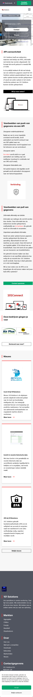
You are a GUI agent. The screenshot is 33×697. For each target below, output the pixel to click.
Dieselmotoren (8, 631)
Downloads (7, 648)
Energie (6, 625)
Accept (16, 687)
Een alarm (6, 154)
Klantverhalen (8, 654)
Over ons (6, 642)
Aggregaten (7, 619)
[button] (9, 3)
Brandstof (7, 628)
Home (5, 15)
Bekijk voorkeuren (16, 692)
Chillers (6, 622)
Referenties (7, 651)
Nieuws (6, 657)
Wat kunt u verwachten (11, 645)
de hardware (19, 226)
